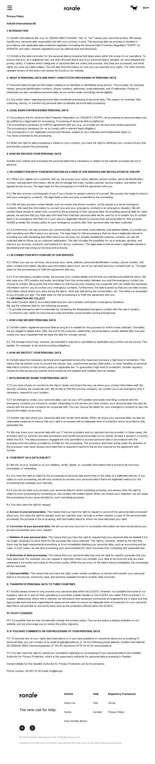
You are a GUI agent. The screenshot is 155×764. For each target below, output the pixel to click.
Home (67, 712)
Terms (111, 702)
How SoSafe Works (75, 721)
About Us (69, 702)
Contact (97, 712)
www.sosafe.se (102, 645)
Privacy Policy (116, 712)
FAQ (95, 702)
